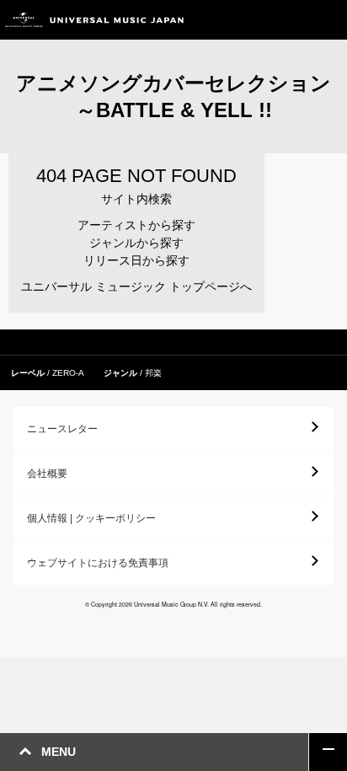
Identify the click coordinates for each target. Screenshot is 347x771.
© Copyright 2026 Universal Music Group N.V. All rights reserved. (173, 604)
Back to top (328, 752)
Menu (328, 20)
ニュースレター (62, 429)
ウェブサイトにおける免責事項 (97, 563)
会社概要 (47, 473)
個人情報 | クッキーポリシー (91, 518)
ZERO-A (68, 372)
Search (290, 20)
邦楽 (153, 372)
